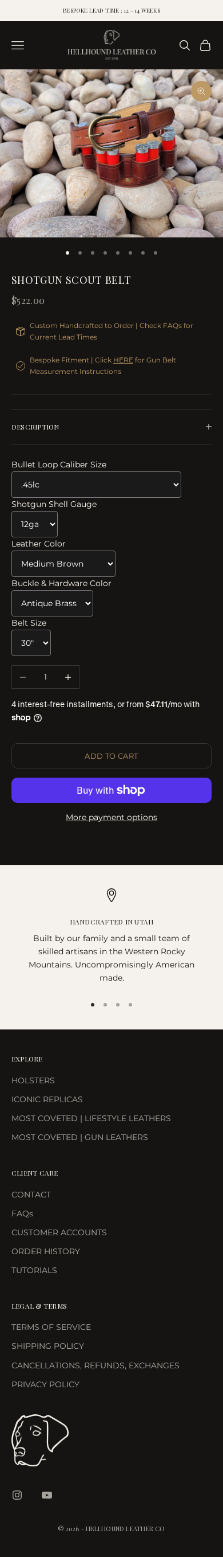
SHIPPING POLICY (47, 1346)
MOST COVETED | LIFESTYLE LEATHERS (91, 1118)
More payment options (111, 817)
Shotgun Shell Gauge (54, 504)
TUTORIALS (34, 1270)
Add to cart (111, 755)
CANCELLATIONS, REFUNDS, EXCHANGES (95, 1365)
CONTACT (31, 1194)
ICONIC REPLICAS (47, 1099)
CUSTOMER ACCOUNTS (59, 1232)
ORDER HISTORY (45, 1251)
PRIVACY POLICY (45, 1384)
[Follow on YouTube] (47, 1495)
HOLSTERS (33, 1080)
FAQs (22, 1213)
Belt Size (28, 623)
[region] (111, 936)
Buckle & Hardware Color (61, 583)
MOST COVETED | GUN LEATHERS (79, 1137)
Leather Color (38, 543)
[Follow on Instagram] (17, 1495)
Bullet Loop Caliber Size (58, 464)
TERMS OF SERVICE (51, 1327)
